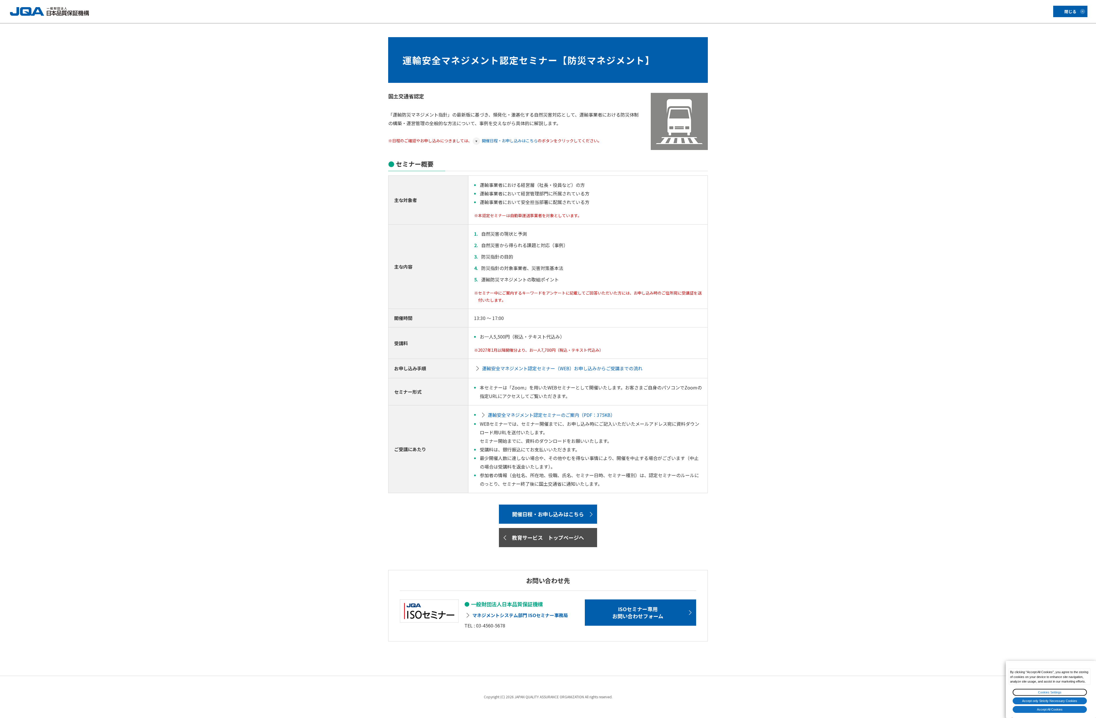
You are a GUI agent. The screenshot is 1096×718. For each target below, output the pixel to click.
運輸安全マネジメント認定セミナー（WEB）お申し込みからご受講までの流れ (562, 368)
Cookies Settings (1049, 692)
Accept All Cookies (1050, 709)
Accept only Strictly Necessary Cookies (1049, 701)
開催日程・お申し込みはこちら (510, 140)
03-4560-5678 (490, 625)
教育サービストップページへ (548, 537)
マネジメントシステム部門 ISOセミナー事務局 (520, 615)
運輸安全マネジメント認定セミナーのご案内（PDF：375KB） (551, 414)
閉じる (1070, 11)
